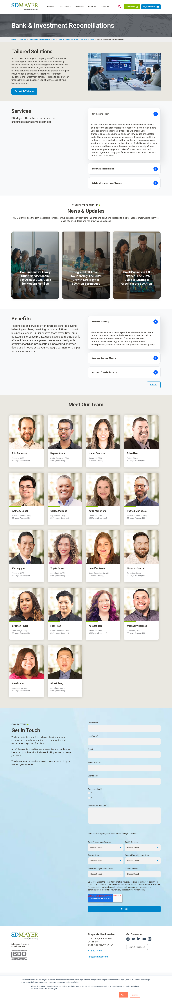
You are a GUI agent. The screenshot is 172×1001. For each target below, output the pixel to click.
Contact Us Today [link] (23, 91)
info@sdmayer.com (98, 956)
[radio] (124, 793)
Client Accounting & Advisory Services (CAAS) (76, 39)
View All (153, 385)
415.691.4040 (95, 950)
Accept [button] (123, 995)
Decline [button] (135, 995)
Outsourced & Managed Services (42, 39)
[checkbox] (124, 796)
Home (13, 39)
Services (22, 39)
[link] (24, 936)
